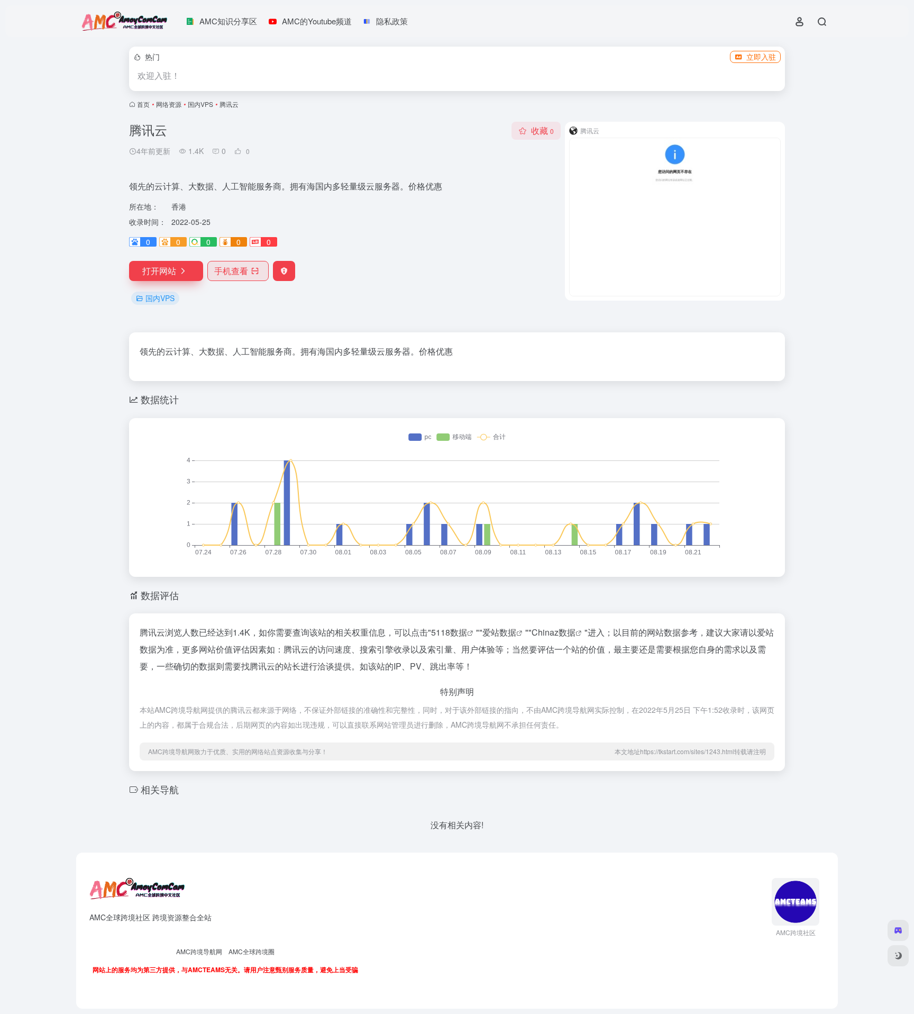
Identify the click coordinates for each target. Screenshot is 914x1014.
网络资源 (168, 103)
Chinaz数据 (553, 632)
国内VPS (200, 103)
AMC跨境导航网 (199, 951)
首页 (143, 103)
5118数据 (449, 632)
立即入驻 (761, 56)
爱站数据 (499, 632)
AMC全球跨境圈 (252, 951)
